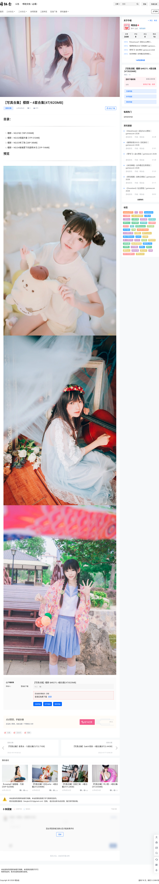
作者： (139, 137)
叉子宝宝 (127, 230)
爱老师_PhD (147, 243)
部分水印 (144, 250)
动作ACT (127, 223)
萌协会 (16, 880)
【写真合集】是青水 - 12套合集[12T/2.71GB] (26, 746)
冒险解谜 (152, 219)
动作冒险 (135, 223)
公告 (17, 4)
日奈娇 (145, 236)
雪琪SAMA (140, 254)
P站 (141, 212)
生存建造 (134, 247)
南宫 (132, 226)
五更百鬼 (135, 219)
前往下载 (112, 108)
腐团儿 (149, 247)
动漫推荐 (152, 223)
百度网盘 (38, 704)
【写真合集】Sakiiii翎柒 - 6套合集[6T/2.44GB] (92, 746)
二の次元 (21, 11)
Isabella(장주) (128, 212)
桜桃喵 (144, 240)
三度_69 (147, 216)
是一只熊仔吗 (128, 240)
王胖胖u (126, 247)
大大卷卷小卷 (128, 233)
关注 (151, 20)
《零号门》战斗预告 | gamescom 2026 (139, 50)
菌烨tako (127, 250)
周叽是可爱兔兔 (143, 230)
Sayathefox (149, 212)
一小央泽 (127, 216)
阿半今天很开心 (129, 254)
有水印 (137, 240)
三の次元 (9, 11)
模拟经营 (152, 240)
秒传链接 (48, 704)
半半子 (126, 226)
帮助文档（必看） (30, 4)
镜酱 (150, 250)
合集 (133, 230)
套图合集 (8, 108)
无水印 (138, 236)
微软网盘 (57, 704)
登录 (144, 4)
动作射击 (144, 223)
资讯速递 (63, 11)
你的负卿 (144, 219)
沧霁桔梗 (127, 243)
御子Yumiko (147, 233)
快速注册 (154, 4)
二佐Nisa (127, 219)
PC (136, 212)
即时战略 (151, 226)
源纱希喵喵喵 (136, 243)
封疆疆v (137, 233)
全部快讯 (140, 200)
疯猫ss (142, 247)
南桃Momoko (140, 226)
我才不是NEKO (129, 236)
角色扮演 (135, 250)
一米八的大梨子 (137, 216)
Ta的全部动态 (140, 60)
